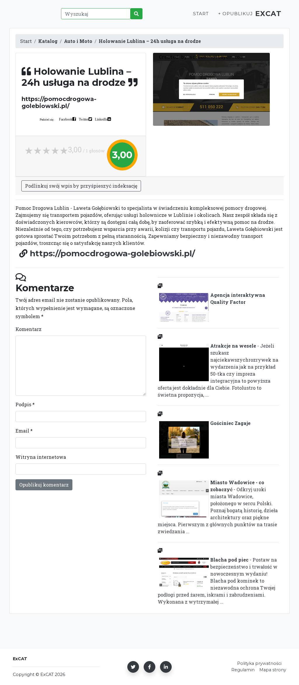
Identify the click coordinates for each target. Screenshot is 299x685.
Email (24, 431)
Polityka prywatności (259, 663)
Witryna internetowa (40, 457)
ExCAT (268, 13)
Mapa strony (272, 669)
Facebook (65, 119)
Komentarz (28, 329)
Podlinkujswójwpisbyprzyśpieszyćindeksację (81, 186)
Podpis (25, 404)
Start (201, 13)
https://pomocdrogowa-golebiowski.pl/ (112, 253)
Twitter (83, 119)
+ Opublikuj (235, 13)
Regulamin (243, 669)
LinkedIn (101, 119)
